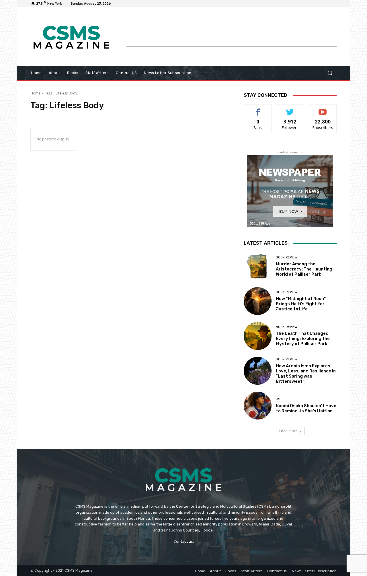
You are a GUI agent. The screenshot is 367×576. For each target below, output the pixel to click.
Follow (290, 109)
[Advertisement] (231, 33)
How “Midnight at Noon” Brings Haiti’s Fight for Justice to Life (301, 304)
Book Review (286, 257)
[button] (330, 73)
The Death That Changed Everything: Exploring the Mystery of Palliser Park (303, 338)
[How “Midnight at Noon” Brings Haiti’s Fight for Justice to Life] (258, 301)
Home (35, 93)
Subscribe (323, 109)
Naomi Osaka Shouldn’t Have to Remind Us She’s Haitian (306, 408)
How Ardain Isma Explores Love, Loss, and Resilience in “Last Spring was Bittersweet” (306, 373)
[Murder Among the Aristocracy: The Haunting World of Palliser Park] (258, 266)
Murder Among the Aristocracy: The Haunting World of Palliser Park (304, 269)
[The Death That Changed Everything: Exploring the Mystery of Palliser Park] (258, 336)
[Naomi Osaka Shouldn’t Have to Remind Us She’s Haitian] (258, 406)
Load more (288, 430)
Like (258, 109)
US (278, 399)
